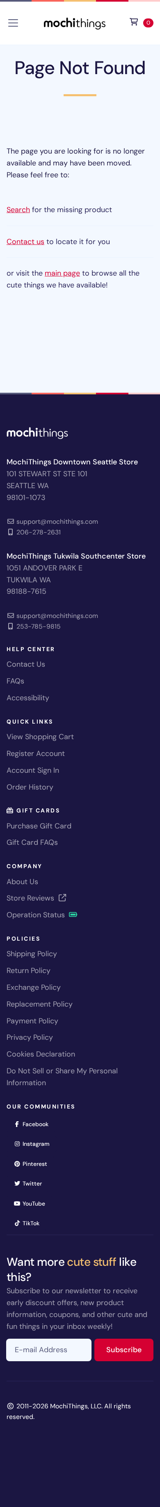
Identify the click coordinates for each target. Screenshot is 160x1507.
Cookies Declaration (41, 1054)
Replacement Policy (40, 1004)
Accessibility (28, 698)
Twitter (35, 1183)
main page (62, 273)
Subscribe (129, 1349)
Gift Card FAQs (32, 842)
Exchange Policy (34, 987)
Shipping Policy (32, 954)
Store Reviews (31, 898)
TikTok (33, 1223)
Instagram (39, 1143)
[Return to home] (74, 22)
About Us (22, 882)
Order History (30, 787)
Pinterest (37, 1164)
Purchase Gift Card (39, 826)
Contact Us (26, 664)
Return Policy (28, 970)
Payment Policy (32, 1021)
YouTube (36, 1203)
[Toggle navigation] (13, 23)
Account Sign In (33, 770)
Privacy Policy (30, 1037)
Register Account (36, 753)
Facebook (38, 1124)
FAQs (15, 681)
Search (18, 210)
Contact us (25, 242)
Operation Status (37, 915)
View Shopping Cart (40, 737)
